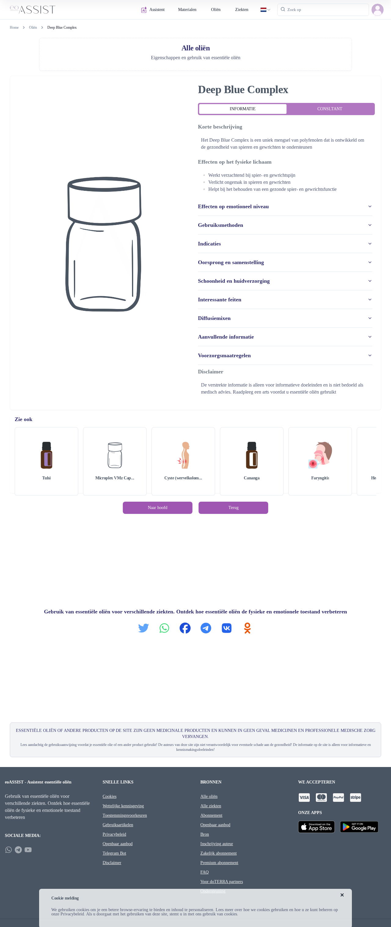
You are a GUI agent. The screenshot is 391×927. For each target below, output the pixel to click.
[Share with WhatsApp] (164, 628)
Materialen (187, 9)
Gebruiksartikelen (118, 825)
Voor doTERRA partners (221, 881)
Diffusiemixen (214, 318)
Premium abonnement (219, 862)
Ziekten (241, 9)
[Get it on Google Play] (359, 827)
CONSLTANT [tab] (329, 109)
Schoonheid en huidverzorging (234, 281)
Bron (204, 834)
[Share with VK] (226, 628)
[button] (377, 10)
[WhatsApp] (8, 849)
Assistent (157, 9)
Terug (233, 507)
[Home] (32, 9)
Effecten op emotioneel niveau (233, 206)
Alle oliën (208, 796)
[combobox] (266, 10)
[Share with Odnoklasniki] (247, 628)
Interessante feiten (219, 299)
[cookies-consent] (342, 895)
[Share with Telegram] (205, 628)
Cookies (109, 796)
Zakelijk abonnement (218, 853)
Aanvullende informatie (226, 337)
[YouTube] (28, 849)
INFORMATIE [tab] (243, 109)
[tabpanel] (286, 260)
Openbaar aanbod (118, 844)
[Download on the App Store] (316, 827)
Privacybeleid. (72, 914)
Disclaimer (112, 862)
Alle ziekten (210, 806)
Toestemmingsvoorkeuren (125, 815)
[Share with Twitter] (143, 628)
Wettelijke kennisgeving (123, 806)
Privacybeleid (114, 834)
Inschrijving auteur (216, 844)
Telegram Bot (114, 853)
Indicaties (209, 244)
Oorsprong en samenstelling (231, 262)
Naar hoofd (157, 507)
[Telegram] (18, 849)
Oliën (216, 9)
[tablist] (286, 109)
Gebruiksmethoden (220, 225)
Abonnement (211, 815)
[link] (62, 27)
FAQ (204, 872)
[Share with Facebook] (185, 628)
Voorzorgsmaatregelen (224, 355)
